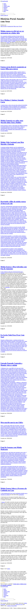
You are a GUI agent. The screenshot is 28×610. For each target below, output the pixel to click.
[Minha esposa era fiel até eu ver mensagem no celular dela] (14, 28)
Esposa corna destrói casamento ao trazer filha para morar (13, 68)
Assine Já (6, 15)
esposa (8, 42)
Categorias (5, 10)
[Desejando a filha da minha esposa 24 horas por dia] (14, 198)
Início (4, 3)
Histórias (5, 7)
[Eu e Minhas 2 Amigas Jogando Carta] (14, 97)
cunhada (8, 494)
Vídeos (5, 5)
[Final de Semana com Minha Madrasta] (14, 444)
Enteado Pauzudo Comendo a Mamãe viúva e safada (11, 364)
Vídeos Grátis (6, 6)
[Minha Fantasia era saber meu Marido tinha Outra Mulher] (14, 117)
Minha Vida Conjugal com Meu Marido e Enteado (12, 143)
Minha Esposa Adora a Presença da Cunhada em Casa (14, 489)
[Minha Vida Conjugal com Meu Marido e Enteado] (14, 139)
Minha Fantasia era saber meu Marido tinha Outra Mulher (12, 121)
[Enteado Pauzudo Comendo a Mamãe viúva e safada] (14, 360)
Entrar (2, 15)
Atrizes (5, 8)
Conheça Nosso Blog (12, 605)
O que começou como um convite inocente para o (12, 271)
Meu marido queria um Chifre (12, 422)
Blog (4, 11)
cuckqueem (21, 494)
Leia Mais (3, 582)
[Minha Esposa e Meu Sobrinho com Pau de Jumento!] (14, 263)
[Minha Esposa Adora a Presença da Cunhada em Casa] (14, 485)
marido (13, 41)
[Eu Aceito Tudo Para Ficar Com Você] (14, 332)
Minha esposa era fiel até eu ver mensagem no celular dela (12, 32)
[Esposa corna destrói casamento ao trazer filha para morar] (14, 64)
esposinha (7, 287)
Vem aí (20, 26)
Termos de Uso (19, 604)
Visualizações (10, 26)
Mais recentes (4, 26)
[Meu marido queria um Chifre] (14, 419)
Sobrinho (3, 273)
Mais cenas (16, 26)
